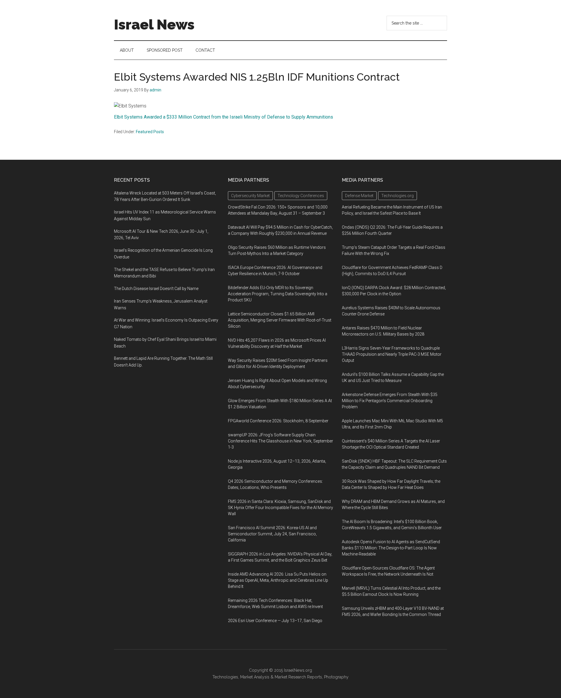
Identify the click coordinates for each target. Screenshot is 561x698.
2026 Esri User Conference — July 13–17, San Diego (275, 620)
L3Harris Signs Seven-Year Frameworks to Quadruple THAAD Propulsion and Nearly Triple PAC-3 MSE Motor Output (391, 354)
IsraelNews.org (298, 670)
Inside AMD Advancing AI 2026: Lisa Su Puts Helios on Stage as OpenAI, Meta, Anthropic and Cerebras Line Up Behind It (278, 580)
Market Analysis (254, 677)
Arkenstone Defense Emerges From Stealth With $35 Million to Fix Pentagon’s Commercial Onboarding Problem (389, 400)
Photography (336, 677)
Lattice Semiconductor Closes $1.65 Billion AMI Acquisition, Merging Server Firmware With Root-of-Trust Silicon (279, 320)
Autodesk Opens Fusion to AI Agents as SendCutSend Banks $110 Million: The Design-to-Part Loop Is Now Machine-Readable (391, 547)
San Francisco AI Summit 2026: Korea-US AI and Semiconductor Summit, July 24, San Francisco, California (272, 533)
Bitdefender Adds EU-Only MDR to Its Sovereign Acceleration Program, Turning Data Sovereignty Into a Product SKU (277, 293)
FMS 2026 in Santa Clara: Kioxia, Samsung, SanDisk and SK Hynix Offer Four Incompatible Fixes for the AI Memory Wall (280, 507)
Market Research (290, 677)
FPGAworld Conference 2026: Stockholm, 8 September (278, 421)
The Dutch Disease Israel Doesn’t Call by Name (156, 288)
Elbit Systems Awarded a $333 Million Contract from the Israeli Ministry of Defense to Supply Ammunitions (223, 117)
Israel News (154, 24)
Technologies (225, 677)
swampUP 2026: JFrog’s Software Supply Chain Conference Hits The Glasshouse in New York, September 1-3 (280, 441)
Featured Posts (150, 131)
